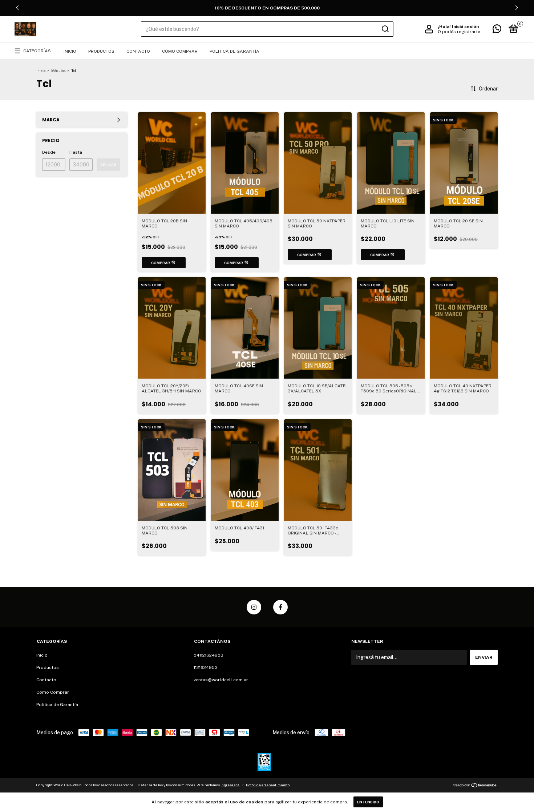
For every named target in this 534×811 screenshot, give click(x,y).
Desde (49, 152)
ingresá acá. (230, 785)
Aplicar (108, 164)
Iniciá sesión (465, 26)
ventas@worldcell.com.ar (221, 679)
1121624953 (206, 667)
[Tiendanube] (475, 786)
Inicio (70, 51)
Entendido (368, 802)
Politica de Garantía (234, 51)
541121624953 (208, 655)
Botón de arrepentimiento (268, 785)
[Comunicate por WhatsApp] (497, 30)
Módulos (58, 70)
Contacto (138, 51)
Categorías (37, 50)
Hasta (75, 152)
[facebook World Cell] (280, 607)
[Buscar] (385, 29)
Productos (101, 51)
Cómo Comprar (180, 51)
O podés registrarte (459, 31)
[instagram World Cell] (254, 607)
